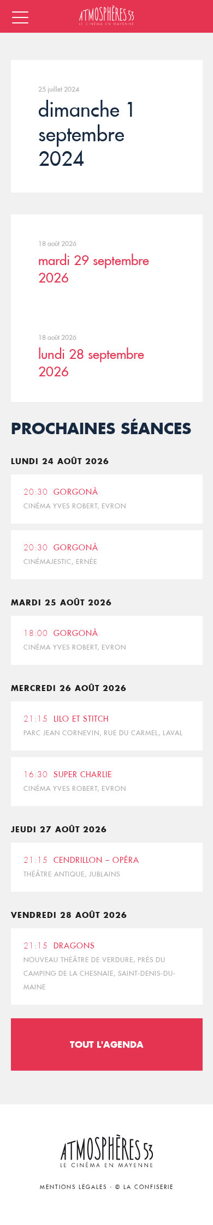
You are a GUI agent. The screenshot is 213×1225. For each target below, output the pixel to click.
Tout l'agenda (107, 1044)
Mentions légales (73, 1187)
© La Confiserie (144, 1187)
